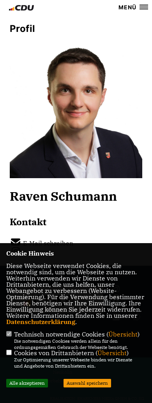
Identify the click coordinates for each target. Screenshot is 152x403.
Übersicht (123, 334)
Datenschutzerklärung (40, 322)
